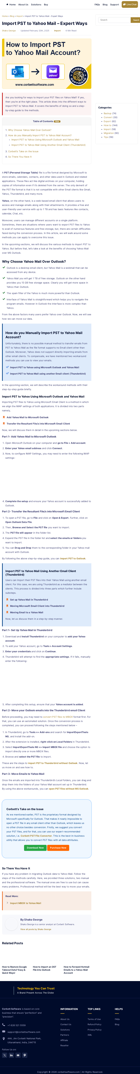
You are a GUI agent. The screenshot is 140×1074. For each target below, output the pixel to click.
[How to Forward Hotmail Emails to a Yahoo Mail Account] (77, 956)
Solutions (36, 4)
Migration (109, 133)
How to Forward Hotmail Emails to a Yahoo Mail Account (76, 969)
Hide (57, 121)
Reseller (64, 1045)
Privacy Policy (94, 1029)
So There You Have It (20, 156)
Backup (108, 113)
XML (90, 1035)
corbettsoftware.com (69, 1072)
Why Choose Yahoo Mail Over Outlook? (29, 130)
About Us (23, 4)
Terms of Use (94, 1019)
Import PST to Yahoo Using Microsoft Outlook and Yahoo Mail (45, 139)
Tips (106, 137)
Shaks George (9, 30)
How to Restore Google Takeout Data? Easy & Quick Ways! (14, 969)
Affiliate (64, 1040)
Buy (46, 4)
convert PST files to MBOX (58, 716)
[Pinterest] (24, 1055)
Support (114, 4)
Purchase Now (58, 847)
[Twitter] (4, 1055)
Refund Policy (94, 1024)
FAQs (97, 4)
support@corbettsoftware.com (24, 1032)
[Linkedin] (11, 1055)
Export (107, 121)
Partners (64, 1035)
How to (108, 125)
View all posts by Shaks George (35, 929)
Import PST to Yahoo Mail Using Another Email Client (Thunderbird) (48, 145)
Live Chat (132, 4)
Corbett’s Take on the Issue (23, 151)
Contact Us (65, 1024)
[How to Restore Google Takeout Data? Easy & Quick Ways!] (16, 956)
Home (12, 4)
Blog (105, 4)
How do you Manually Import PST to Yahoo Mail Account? (40, 135)
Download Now (35, 847)
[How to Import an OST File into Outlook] (47, 956)
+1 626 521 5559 (17, 1025)
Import (57, 30)
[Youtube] (18, 1055)
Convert (108, 117)
